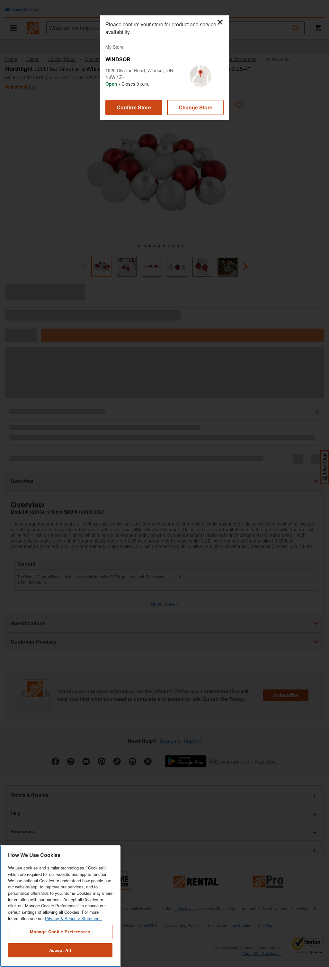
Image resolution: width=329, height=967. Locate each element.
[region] (60, 906)
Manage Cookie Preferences (60, 931)
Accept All (60, 950)
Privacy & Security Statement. (73, 918)
